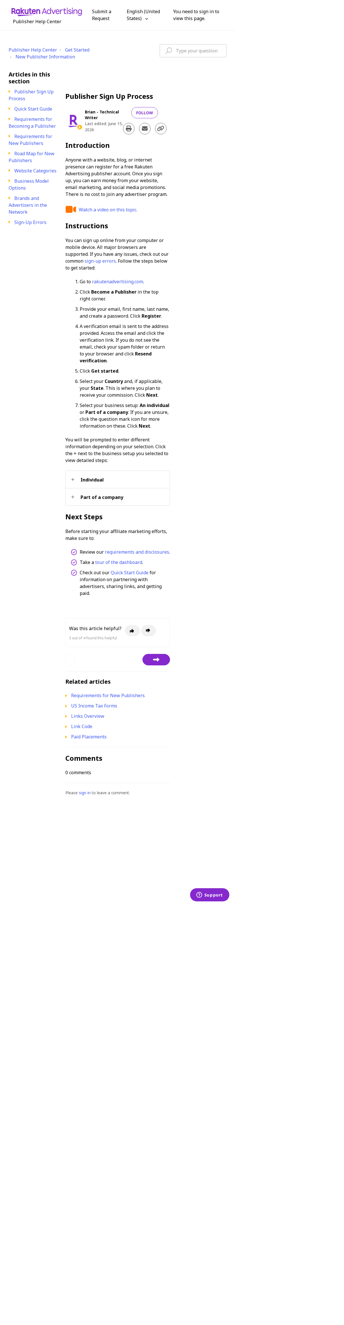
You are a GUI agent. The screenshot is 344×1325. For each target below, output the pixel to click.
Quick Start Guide (33, 109)
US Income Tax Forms (94, 706)
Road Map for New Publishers (31, 157)
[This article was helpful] (132, 630)
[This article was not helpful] (148, 630)
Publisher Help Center (33, 50)
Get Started (77, 50)
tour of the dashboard (118, 562)
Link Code (81, 726)
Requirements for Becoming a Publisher (32, 122)
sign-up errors (100, 261)
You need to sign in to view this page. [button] (196, 14)
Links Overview (87, 716)
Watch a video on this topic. (108, 210)
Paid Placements (89, 737)
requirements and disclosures (137, 552)
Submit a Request (101, 14)
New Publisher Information (45, 57)
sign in (85, 792)
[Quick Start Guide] (156, 659)
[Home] (47, 11)
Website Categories (35, 171)
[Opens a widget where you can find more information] (209, 895)
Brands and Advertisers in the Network (28, 205)
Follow (144, 112)
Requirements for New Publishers (30, 139)
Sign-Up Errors (30, 222)
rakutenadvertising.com (117, 281)
